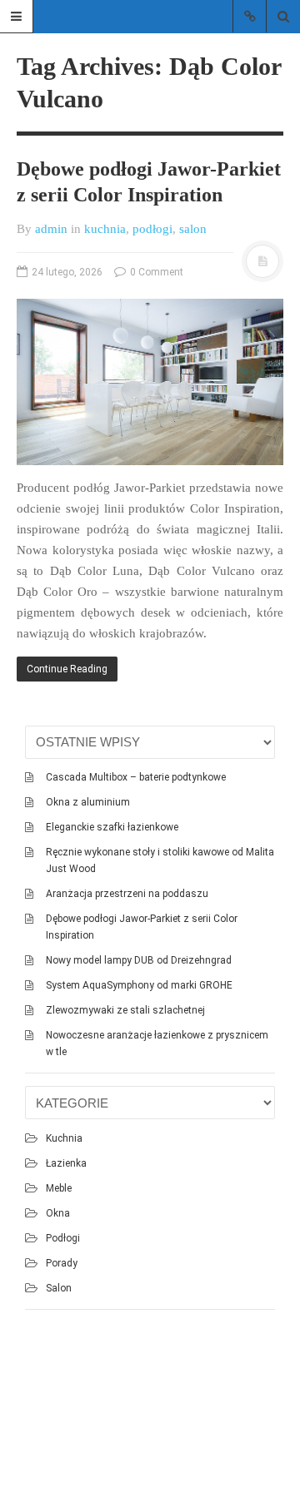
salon (193, 228)
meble (59, 1188)
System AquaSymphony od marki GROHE (139, 985)
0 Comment (155, 272)
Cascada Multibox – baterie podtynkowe (136, 777)
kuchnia (105, 228)
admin (51, 228)
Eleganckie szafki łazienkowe (112, 827)
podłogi (152, 228)
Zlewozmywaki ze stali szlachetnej (125, 1010)
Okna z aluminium (88, 802)
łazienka (66, 1163)
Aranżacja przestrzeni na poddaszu (127, 894)
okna (58, 1213)
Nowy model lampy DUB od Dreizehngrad (139, 960)
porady (62, 1263)
